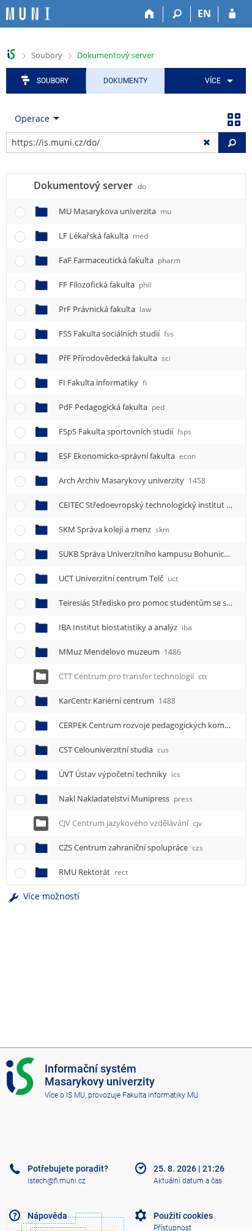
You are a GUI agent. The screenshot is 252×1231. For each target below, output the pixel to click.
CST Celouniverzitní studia (114, 749)
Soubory (46, 55)
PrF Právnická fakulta (105, 308)
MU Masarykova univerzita (115, 211)
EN (204, 13)
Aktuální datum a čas (188, 1181)
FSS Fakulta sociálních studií (116, 333)
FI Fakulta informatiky (103, 382)
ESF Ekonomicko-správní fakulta (127, 455)
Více (213, 80)
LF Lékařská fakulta (103, 235)
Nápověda (47, 1216)
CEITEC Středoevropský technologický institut (154, 504)
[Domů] (149, 14)
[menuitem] (217, 81)
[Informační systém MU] (11, 54)
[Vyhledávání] (177, 14)
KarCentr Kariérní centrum (117, 700)
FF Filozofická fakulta (105, 284)
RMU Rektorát (93, 871)
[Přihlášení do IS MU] (232, 14)
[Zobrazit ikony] (233, 118)
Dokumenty (125, 80)
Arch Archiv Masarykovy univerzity (132, 480)
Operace (32, 118)
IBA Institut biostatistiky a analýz (125, 627)
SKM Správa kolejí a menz (114, 529)
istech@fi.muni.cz (57, 1181)
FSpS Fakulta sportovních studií (125, 431)
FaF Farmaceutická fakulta (119, 260)
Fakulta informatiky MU (160, 1095)
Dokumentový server (115, 55)
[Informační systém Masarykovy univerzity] (28, 14)
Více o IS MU (65, 1095)
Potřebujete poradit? (68, 1168)
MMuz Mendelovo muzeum (120, 651)
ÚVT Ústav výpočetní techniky (119, 773)
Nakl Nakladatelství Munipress (126, 798)
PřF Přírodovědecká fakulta (115, 357)
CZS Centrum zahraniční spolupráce (131, 847)
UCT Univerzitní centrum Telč (118, 578)
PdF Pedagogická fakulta (112, 406)
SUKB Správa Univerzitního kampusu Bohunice (153, 553)
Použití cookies (183, 1216)
